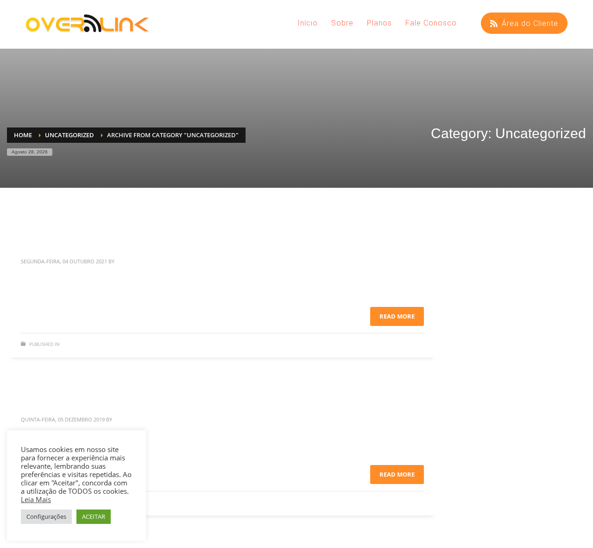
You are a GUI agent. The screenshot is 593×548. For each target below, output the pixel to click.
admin (124, 261)
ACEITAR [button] (93, 516)
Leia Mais (36, 499)
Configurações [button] (46, 516)
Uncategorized (80, 344)
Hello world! (49, 238)
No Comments (406, 346)
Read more (397, 316)
